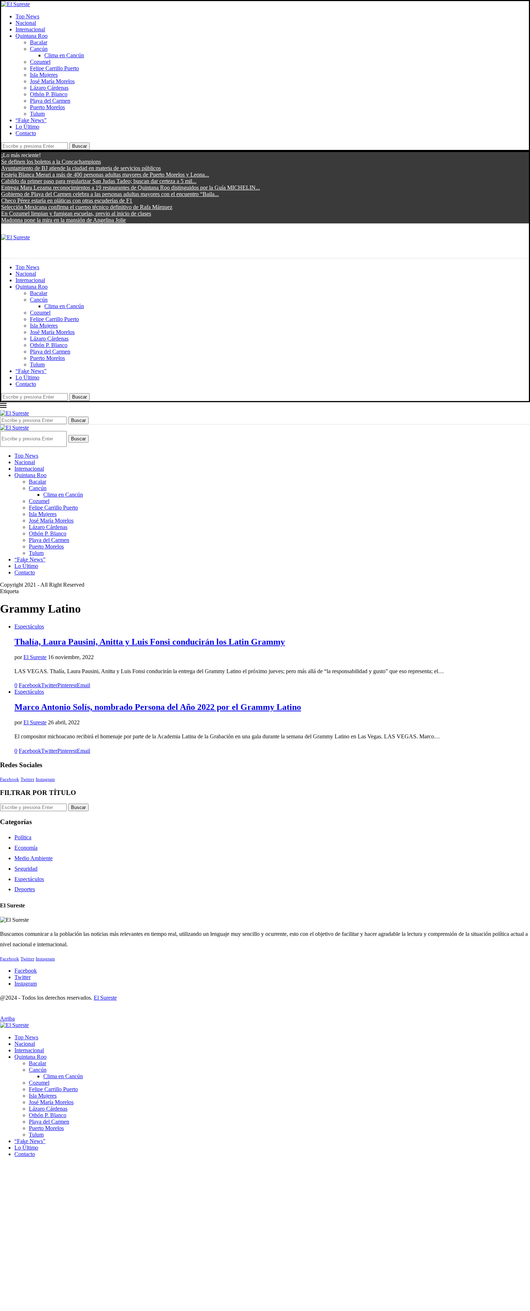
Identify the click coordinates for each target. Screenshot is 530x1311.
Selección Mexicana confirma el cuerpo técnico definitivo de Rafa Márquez (86, 207)
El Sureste (35, 657)
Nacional (26, 23)
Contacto (26, 133)
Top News (27, 16)
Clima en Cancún (64, 55)
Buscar (79, 146)
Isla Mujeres (44, 75)
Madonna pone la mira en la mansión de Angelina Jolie (63, 220)
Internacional (30, 29)
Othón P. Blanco (48, 94)
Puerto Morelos (47, 107)
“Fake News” (31, 120)
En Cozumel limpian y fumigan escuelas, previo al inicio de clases (76, 213)
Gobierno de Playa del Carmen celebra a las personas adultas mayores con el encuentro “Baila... (110, 194)
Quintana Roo (32, 36)
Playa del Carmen (50, 101)
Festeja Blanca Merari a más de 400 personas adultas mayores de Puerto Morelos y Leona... (105, 175)
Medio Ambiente (33, 858)
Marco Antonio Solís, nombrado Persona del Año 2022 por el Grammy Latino (157, 707)
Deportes (24, 889)
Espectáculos (29, 879)
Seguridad (25, 869)
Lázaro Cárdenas (49, 88)
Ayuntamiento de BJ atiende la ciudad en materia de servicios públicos (81, 168)
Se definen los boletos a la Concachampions (51, 162)
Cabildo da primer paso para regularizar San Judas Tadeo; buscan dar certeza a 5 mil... (98, 181)
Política (22, 837)
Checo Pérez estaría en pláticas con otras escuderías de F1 (66, 200)
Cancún (39, 49)
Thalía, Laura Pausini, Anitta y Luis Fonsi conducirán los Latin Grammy (149, 641)
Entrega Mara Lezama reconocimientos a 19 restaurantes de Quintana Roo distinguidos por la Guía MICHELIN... (130, 188)
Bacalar (38, 42)
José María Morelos (52, 81)
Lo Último (27, 127)
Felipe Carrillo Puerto (54, 68)
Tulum (37, 114)
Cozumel (40, 62)
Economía (25, 848)
